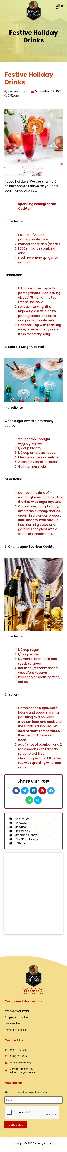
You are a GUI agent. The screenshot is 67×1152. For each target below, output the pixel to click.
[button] (6, 7)
